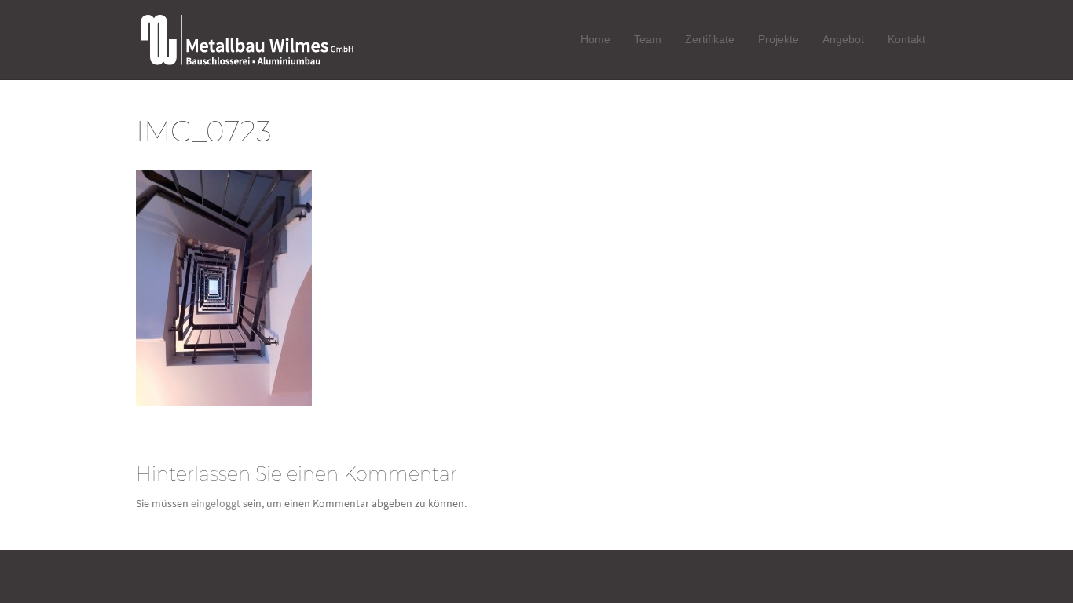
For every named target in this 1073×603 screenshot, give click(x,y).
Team (647, 39)
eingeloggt (215, 503)
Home (595, 39)
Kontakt (906, 39)
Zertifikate (709, 39)
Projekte (778, 39)
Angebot (843, 39)
